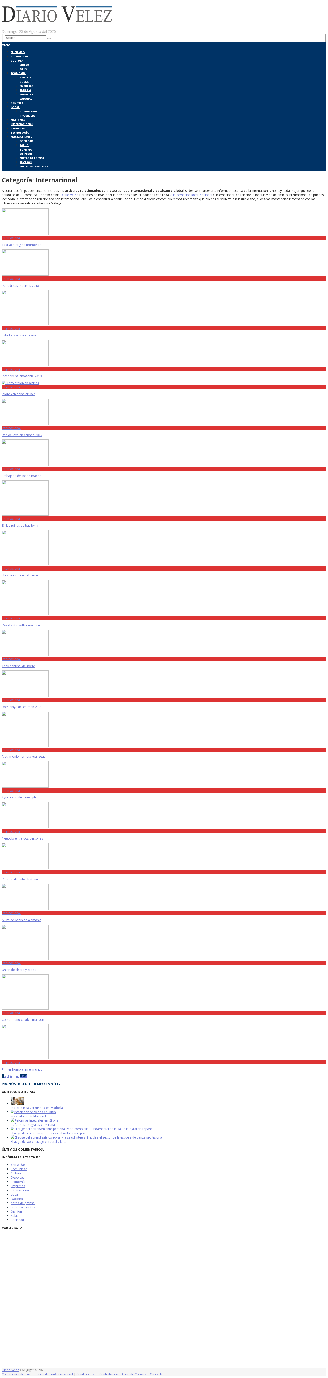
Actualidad (19, 56)
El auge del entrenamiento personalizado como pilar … (50, 1133)
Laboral (26, 98)
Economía (18, 73)
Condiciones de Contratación (97, 1374)
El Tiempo (18, 52)
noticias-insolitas (23, 1207)
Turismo (26, 149)
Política (17, 103)
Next (23, 1076)
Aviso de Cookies (134, 1374)
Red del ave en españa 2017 (22, 435)
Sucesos (26, 162)
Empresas (26, 86)
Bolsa (24, 81)
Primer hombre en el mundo (22, 1069)
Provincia (27, 115)
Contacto (156, 1374)
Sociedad (26, 141)
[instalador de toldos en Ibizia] (33, 1112)
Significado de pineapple (19, 797)
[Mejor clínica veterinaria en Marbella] (17, 1103)
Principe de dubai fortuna (20, 879)
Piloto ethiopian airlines (18, 394)
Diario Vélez (69, 195)
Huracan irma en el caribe (20, 575)
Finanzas (26, 94)
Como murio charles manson (23, 1019)
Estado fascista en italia (19, 335)
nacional (206, 195)
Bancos (25, 77)
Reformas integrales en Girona (33, 1124)
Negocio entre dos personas (22, 838)
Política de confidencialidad (53, 1374)
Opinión (26, 153)
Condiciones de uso (16, 1374)
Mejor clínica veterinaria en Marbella (37, 1108)
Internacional (22, 124)
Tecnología (20, 132)
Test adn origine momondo (22, 245)
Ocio (23, 69)
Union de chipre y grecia (19, 969)
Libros (24, 64)
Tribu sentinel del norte (18, 666)
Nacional (18, 120)
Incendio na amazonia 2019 (22, 376)
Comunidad (28, 111)
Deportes (18, 128)
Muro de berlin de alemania (21, 920)
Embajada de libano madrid (21, 476)
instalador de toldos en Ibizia (31, 1116)
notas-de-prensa (23, 1203)
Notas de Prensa (32, 158)
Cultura (17, 60)
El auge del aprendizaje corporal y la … (38, 1141)
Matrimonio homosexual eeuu (24, 756)
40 (17, 1076)
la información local (184, 195)
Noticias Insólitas (34, 166)
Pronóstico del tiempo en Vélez (31, 1083)
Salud (24, 145)
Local (15, 107)
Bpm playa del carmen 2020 (22, 707)
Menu (6, 44)
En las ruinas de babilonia (20, 525)
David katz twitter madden (21, 625)
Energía (25, 90)
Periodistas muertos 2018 (20, 285)
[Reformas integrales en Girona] (34, 1120)
